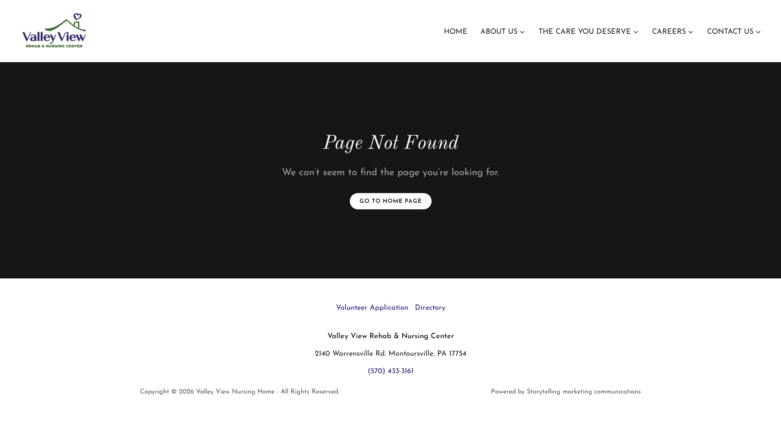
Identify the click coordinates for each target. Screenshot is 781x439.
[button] (503, 32)
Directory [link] (430, 308)
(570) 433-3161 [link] (391, 371)
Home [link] (455, 32)
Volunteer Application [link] (372, 308)
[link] (55, 30)
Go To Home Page (391, 201)
